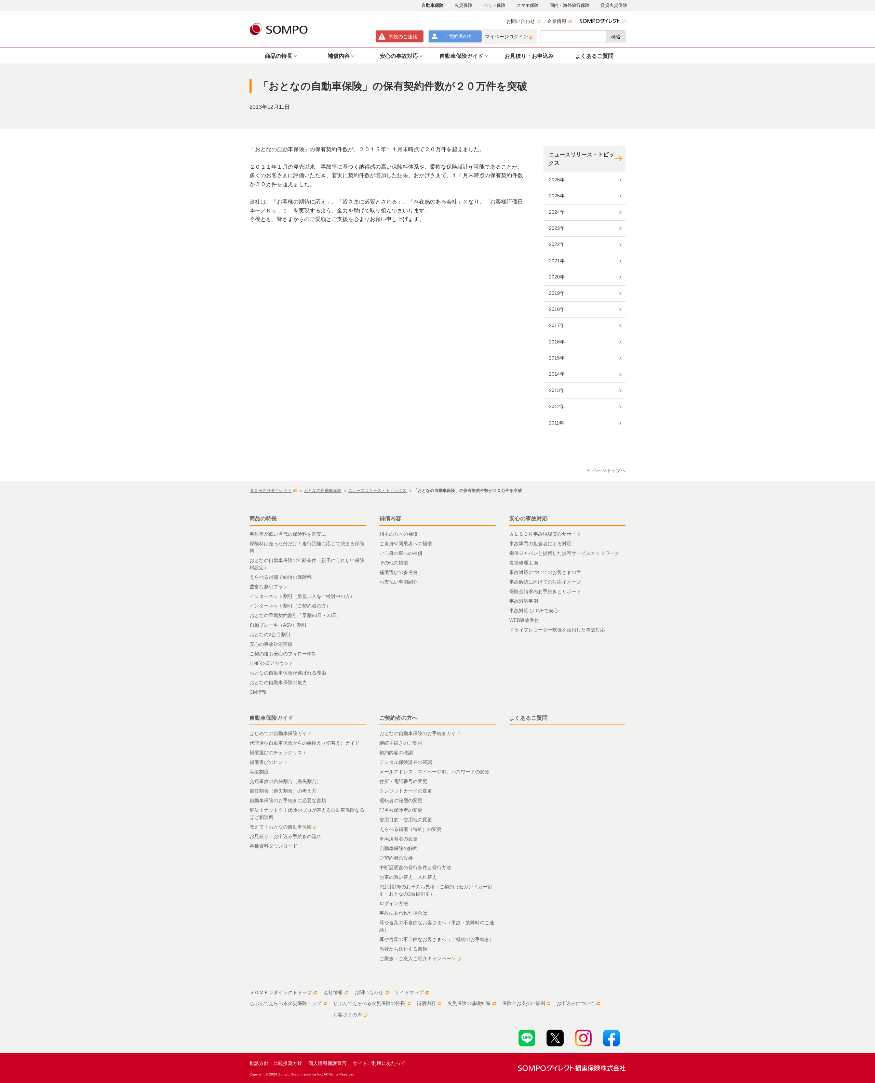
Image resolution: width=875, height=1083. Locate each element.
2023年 (557, 228)
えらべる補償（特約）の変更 (410, 829)
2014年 (557, 374)
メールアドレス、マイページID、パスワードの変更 (434, 771)
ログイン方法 (393, 903)
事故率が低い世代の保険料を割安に (288, 534)
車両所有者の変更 (398, 838)
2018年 (557, 309)
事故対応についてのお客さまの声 (545, 572)
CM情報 (258, 692)
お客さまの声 (347, 1014)
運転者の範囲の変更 (400, 800)
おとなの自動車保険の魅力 (278, 682)
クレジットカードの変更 (405, 791)
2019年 (557, 293)
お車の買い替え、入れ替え (408, 877)
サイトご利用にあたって (379, 1063)
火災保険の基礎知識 (468, 1003)
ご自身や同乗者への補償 (405, 543)
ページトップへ (608, 470)
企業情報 (556, 21)
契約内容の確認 (396, 752)
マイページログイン (506, 36)
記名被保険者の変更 (400, 810)
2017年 (557, 325)
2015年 (557, 358)
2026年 (557, 179)
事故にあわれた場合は (403, 913)
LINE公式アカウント (272, 663)
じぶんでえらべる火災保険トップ (285, 1003)
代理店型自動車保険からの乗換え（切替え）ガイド (305, 743)
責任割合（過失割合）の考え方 (283, 791)
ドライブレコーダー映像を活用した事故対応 (557, 629)
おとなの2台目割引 (270, 634)
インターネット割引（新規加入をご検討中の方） (302, 596)
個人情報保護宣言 (327, 1063)
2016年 (557, 341)
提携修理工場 (523, 562)
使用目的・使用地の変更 (405, 819)
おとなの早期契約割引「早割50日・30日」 (296, 615)
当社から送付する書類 (403, 949)
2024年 (557, 212)
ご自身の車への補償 (400, 553)
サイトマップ (409, 992)
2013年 (557, 390)
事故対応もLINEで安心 (533, 610)
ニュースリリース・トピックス (581, 159)
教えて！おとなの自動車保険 (281, 827)
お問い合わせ (520, 21)
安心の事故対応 (528, 518)
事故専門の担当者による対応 (540, 543)
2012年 (557, 406)
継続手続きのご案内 (400, 743)
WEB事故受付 (524, 620)
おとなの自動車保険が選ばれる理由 (288, 673)
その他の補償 (393, 562)
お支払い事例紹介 (398, 582)
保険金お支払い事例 (523, 1003)
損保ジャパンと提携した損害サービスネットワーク (564, 553)
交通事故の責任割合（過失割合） (285, 781)
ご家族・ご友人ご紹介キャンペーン (417, 958)
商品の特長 (263, 518)
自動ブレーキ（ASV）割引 (278, 625)
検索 (616, 37)
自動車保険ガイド (271, 718)
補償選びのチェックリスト (278, 752)
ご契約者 (458, 36)
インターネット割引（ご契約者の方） (290, 606)
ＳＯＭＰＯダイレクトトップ (281, 992)
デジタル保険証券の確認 (405, 762)
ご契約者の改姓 (396, 858)
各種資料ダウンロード (273, 846)
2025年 (557, 195)
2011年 (556, 423)
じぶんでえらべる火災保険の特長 (369, 1003)
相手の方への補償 (398, 534)
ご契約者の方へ (398, 718)
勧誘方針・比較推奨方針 (276, 1063)
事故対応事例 (523, 601)
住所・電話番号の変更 (403, 781)
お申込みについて (575, 1003)
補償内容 (390, 518)
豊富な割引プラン (269, 586)
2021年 (557, 260)
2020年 (557, 276)
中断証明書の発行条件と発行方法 (415, 867)
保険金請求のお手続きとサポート (545, 591)
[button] (280, 56)
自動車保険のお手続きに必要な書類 (288, 800)
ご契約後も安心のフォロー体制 (283, 653)
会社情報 (333, 992)
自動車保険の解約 (398, 848)
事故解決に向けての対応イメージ (545, 582)
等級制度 (259, 771)
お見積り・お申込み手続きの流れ (285, 836)
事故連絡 (403, 36)
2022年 (557, 244)
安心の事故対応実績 (271, 644)
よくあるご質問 (528, 718)
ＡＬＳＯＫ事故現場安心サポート (545, 534)
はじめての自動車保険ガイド (281, 733)
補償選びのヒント (269, 762)
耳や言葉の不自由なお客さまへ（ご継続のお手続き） (436, 939)
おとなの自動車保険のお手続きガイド (420, 733)
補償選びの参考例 (398, 572)
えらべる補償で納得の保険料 (281, 577)
